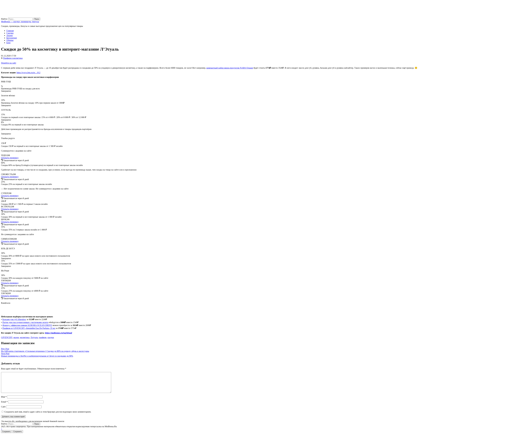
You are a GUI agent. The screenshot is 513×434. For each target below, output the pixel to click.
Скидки (9, 33)
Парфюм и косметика (13, 58)
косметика (24, 337)
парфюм (42, 337)
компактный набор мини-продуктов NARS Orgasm (229, 68)
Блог (8, 43)
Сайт (3, 407)
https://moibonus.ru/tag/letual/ (58, 333)
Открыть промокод (9, 158)
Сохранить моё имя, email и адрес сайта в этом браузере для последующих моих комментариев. (47, 412)
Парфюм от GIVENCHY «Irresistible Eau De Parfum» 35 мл (28, 328)
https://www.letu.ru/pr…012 (28, 72)
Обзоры (9, 40)
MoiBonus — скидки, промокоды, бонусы (20, 21)
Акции (9, 35)
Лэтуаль (34, 337)
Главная (10, 31)
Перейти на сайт (8, 63)
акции (16, 337)
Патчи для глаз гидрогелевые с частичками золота (25, 322)
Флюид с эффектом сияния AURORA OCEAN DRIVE (27, 325)
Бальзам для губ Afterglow (14, 319)
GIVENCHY (6, 337)
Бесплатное (11, 38)
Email (4, 402)
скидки (50, 337)
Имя (4, 397)
